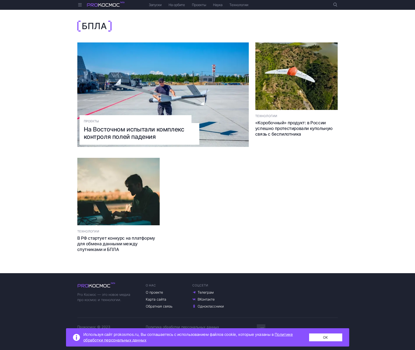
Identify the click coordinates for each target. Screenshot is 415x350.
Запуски (155, 5)
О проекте (154, 292)
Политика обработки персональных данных (182, 327)
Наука (217, 5)
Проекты (199, 5)
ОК (325, 337)
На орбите (177, 5)
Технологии (238, 5)
